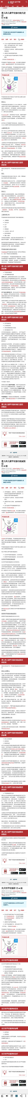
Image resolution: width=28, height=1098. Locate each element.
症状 (2, 39)
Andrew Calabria (16, 20)
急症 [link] (18, 6)
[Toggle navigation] (2, 2)
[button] (27, 5)
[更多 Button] (25, 1095)
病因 (2, 910)
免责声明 (15, 452)
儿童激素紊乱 (4, 8)
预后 (15, 39)
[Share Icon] (21, 1095)
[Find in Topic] (2, 17)
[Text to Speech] (4, 17)
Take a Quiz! (22, 436)
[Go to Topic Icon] (11, 1096)
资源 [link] (22, 6)
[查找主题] (2, 1096)
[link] (1, 6)
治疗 (11, 39)
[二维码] (6, 17)
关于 (11, 452)
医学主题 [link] (7, 6)
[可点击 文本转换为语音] (7, 1095)
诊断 (7, 39)
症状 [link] (13, 6)
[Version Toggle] (16, 1095)
